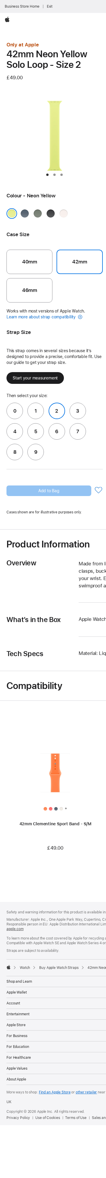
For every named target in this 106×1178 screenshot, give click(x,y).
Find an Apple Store (55, 1092)
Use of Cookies (47, 1118)
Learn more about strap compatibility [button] (41, 317)
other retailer (86, 1092)
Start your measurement (35, 378)
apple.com (15, 929)
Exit (50, 6)
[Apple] (8, 967)
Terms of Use (76, 1118)
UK (8, 1102)
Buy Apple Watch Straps (58, 968)
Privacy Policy (18, 1118)
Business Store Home (22, 6)
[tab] (47, 175)
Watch (25, 968)
